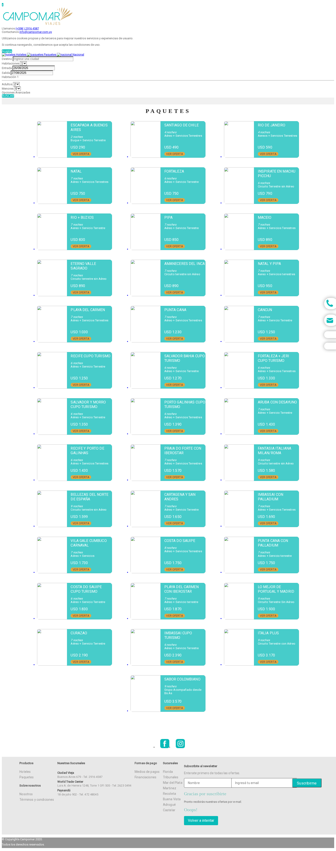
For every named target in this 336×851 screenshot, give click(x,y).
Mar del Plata (172, 782)
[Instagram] (180, 747)
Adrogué (169, 804)
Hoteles (25, 772)
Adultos (7, 84)
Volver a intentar (201, 820)
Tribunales (170, 777)
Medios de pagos (147, 772)
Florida (168, 772)
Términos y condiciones (36, 799)
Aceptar (7, 51)
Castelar (169, 810)
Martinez (169, 788)
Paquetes (26, 777)
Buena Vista (172, 799)
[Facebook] (165, 747)
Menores (7, 88)
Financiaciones (145, 777)
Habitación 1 (10, 77)
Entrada (7, 68)
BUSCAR (8, 96)
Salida (6, 73)
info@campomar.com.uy (35, 32)
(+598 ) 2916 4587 (27, 28)
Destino (7, 59)
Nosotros (26, 794)
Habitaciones (10, 63)
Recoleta (169, 793)
